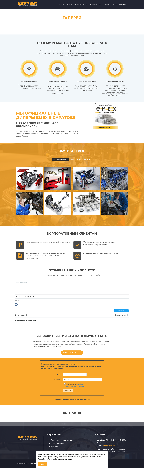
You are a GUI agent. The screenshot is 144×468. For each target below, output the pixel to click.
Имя (58, 375)
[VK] (16, 304)
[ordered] (28, 296)
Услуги (69, 4)
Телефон (56, 379)
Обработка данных (57, 443)
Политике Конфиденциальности (59, 459)
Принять (42, 464)
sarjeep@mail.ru (109, 446)
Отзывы (107, 4)
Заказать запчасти (72, 352)
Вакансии (54, 447)
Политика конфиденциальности (62, 440)
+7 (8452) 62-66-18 (119, 4)
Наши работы (95, 4)
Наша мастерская (60, 160)
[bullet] (30, 296)
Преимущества (81, 4)
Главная (61, 4)
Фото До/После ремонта (81, 160)
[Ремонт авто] (29, 178)
